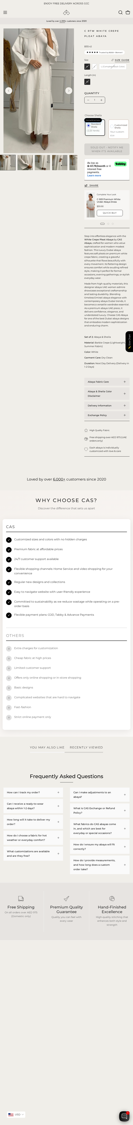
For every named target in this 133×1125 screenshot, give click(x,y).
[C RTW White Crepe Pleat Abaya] (8, 162)
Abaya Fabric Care (98, 381)
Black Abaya (10, 1004)
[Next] (68, 90)
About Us (75, 1019)
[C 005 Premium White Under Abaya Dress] (91, 204)
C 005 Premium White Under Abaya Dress (108, 200)
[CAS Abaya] (66, 12)
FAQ (72, 1004)
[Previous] (8, 90)
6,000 (62, 21)
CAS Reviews (11, 1024)
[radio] (87, 67)
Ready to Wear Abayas (17, 1014)
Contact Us (76, 1024)
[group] (66, 3)
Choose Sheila (93, 115)
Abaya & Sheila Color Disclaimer (100, 393)
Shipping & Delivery (82, 1009)
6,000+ (59, 479)
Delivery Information (100, 405)
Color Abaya (10, 1009)
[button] (120, 12)
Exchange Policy (97, 415)
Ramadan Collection (15, 1019)
